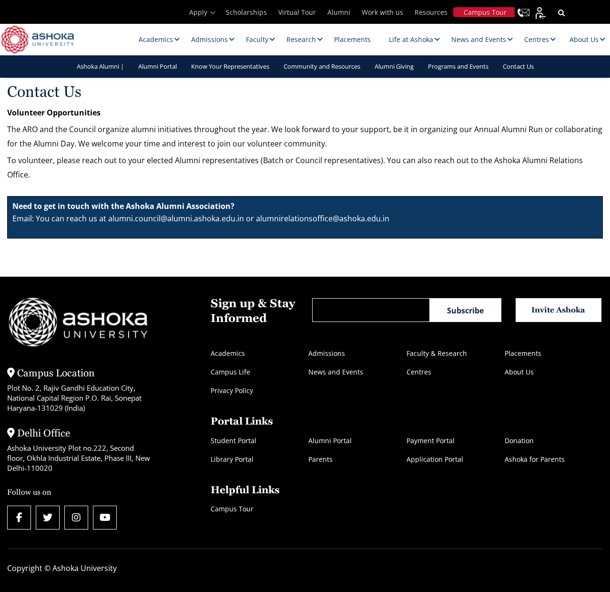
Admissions (326, 353)
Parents (320, 459)
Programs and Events (458, 66)
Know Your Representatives (230, 66)
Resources (431, 12)
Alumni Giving (394, 66)
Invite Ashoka (558, 309)
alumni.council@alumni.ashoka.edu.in (176, 218)
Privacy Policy (232, 390)
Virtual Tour (297, 12)
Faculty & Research (437, 353)
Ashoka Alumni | (100, 66)
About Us (519, 371)
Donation (519, 440)
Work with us (382, 12)
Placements (523, 353)
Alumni (338, 12)
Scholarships (246, 12)
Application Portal (435, 459)
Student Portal (233, 440)
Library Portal (232, 459)
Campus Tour (485, 12)
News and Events (335, 371)
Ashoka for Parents (535, 459)
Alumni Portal (157, 66)
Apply (198, 12)
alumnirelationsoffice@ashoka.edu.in (322, 218)
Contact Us (518, 66)
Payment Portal (431, 440)
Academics (228, 353)
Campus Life (230, 371)
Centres (419, 371)
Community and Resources (322, 66)
